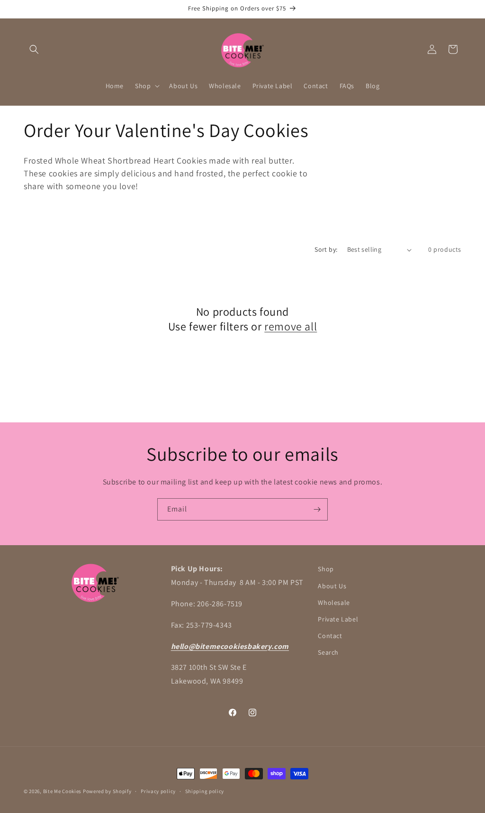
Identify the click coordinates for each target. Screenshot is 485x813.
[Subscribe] (316, 509)
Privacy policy (158, 791)
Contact (330, 635)
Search (328, 652)
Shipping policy (205, 791)
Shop (325, 569)
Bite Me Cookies (62, 791)
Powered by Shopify (107, 791)
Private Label (338, 619)
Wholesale (334, 602)
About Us (332, 586)
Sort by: (325, 249)
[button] (34, 49)
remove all (290, 326)
